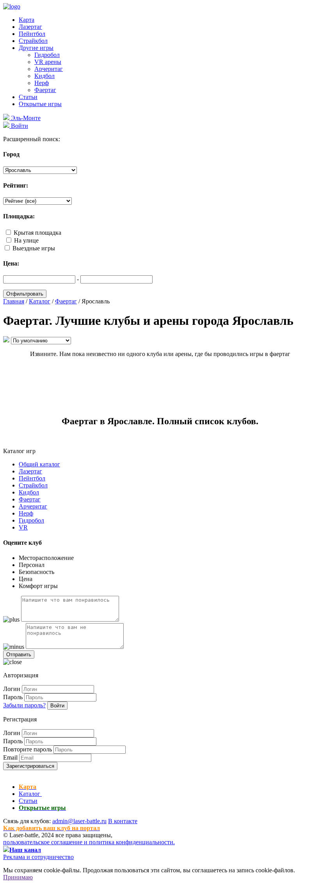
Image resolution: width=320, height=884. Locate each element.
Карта (26, 19)
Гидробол (47, 54)
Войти (57, 706)
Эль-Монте (25, 118)
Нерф (41, 83)
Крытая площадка (37, 232)
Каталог (30, 793)
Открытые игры (40, 104)
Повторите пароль (27, 749)
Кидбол (44, 76)
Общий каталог (39, 464)
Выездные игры (33, 248)
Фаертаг (45, 90)
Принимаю (18, 877)
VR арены (47, 61)
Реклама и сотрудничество (38, 857)
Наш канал (25, 850)
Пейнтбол (32, 33)
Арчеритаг (48, 69)
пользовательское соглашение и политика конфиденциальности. (89, 842)
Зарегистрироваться (30, 766)
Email (10, 757)
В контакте (122, 821)
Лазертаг (30, 26)
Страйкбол (33, 40)
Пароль (13, 697)
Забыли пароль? (24, 705)
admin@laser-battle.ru (79, 821)
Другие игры (36, 47)
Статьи (28, 97)
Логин (11, 689)
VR (23, 527)
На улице (26, 240)
